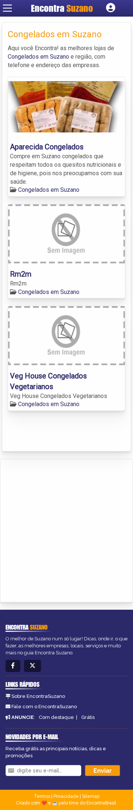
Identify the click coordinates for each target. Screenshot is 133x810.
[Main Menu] (7, 8)
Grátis (88, 717)
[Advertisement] (66, 529)
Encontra (62, 8)
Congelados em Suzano (38, 56)
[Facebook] (13, 666)
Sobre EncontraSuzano (38, 696)
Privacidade (66, 796)
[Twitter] (32, 666)
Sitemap (90, 796)
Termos (42, 796)
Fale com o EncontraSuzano (44, 706)
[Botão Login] (110, 8)
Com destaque (56, 717)
